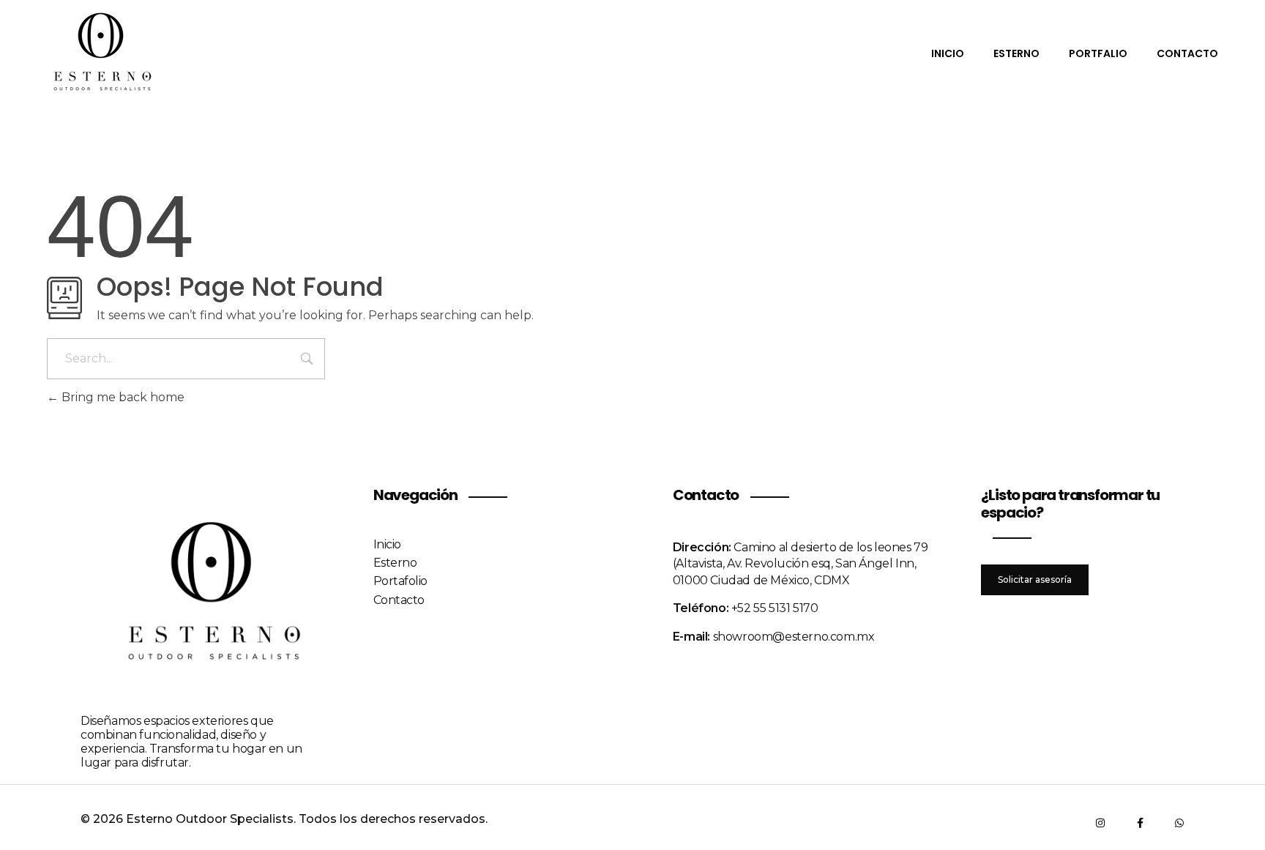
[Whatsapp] (1179, 823)
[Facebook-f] (1140, 823)
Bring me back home (121, 397)
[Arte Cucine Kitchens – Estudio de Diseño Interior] (102, 52)
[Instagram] (1100, 823)
